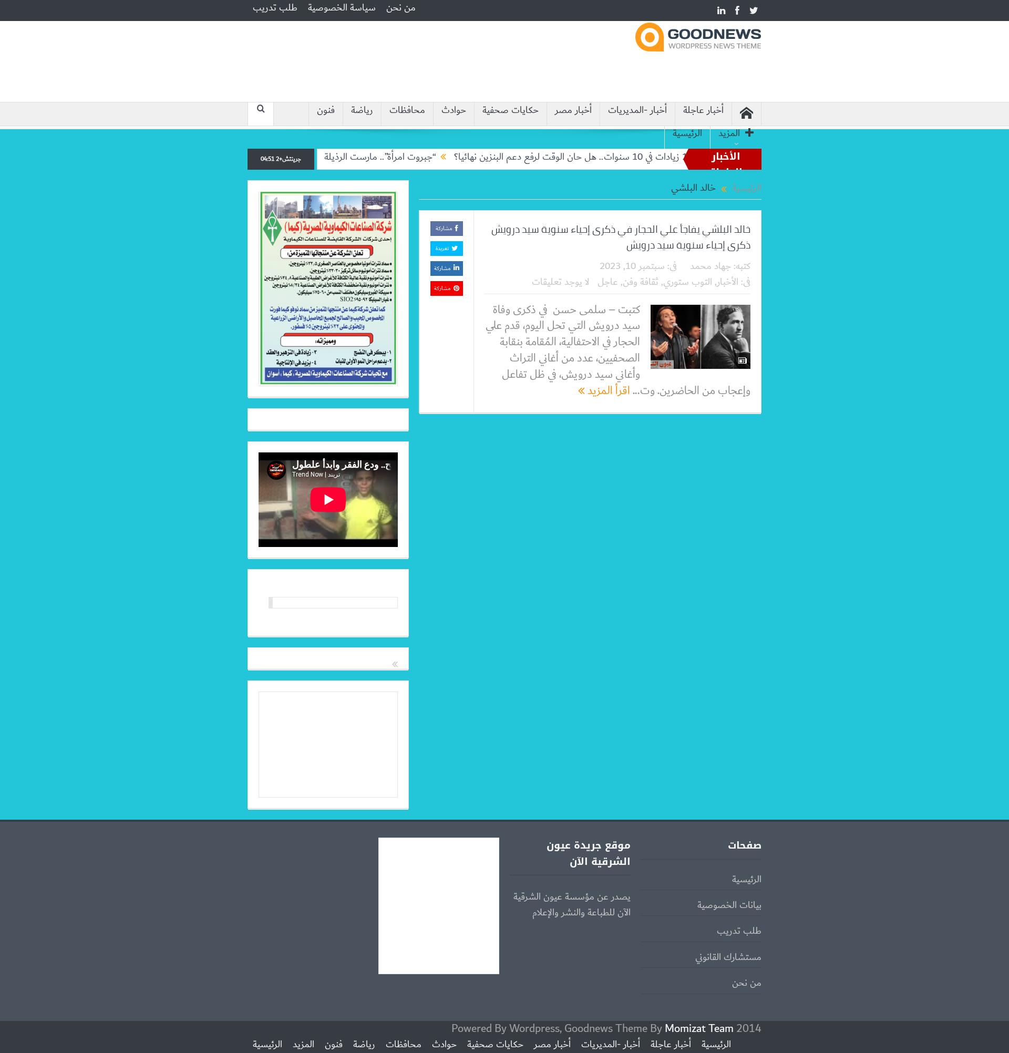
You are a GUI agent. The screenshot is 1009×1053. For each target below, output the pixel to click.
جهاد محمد (710, 266)
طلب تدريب (275, 8)
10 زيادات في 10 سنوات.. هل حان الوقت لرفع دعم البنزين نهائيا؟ (600, 157)
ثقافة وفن (640, 282)
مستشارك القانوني (728, 957)
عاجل (608, 282)
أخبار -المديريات (637, 110)
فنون (326, 110)
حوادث (453, 110)
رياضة (362, 110)
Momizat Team (699, 1028)
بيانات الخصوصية (729, 905)
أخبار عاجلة (703, 110)
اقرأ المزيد (607, 390)
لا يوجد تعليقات (561, 282)
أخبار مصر (573, 110)
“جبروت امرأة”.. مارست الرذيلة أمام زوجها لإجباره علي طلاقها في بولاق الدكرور (323, 157)
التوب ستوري (687, 282)
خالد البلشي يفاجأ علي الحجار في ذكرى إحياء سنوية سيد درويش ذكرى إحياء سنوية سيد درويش (620, 237)
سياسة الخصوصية (342, 8)
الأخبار (727, 282)
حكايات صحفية (510, 110)
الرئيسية (687, 134)
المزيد (729, 134)
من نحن (401, 8)
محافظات (407, 110)
